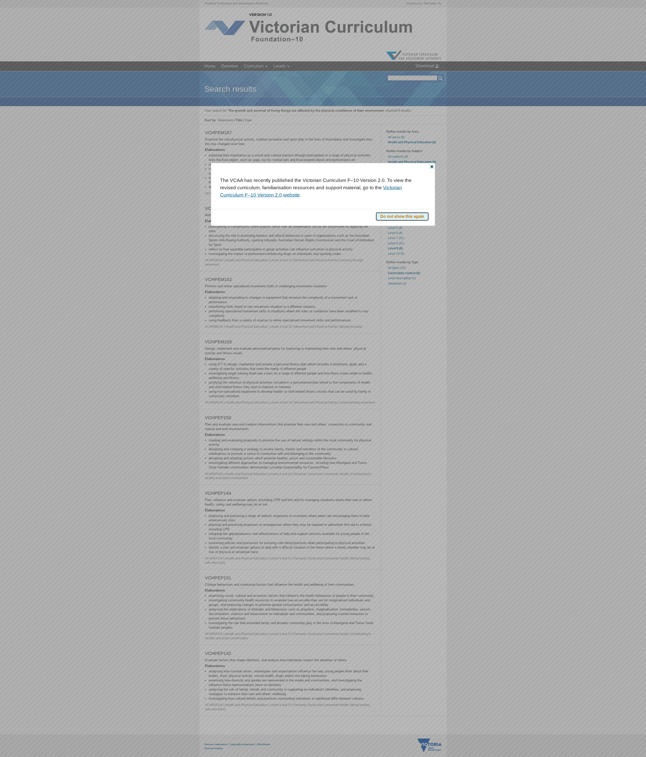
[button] (431, 166)
